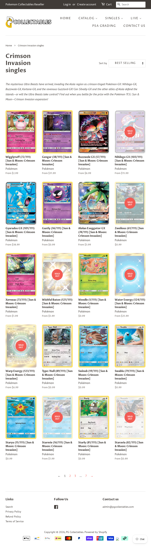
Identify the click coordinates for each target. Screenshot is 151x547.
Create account (86, 4)
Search (9, 506)
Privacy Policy (13, 511)
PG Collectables (74, 532)
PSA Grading (104, 26)
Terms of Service (15, 521)
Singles (113, 18)
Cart (109, 4)
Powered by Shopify (96, 532)
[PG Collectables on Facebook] (56, 507)
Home (65, 18)
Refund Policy (13, 516)
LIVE (135, 18)
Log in (67, 4)
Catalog (86, 18)
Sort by (103, 63)
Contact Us (134, 26)
